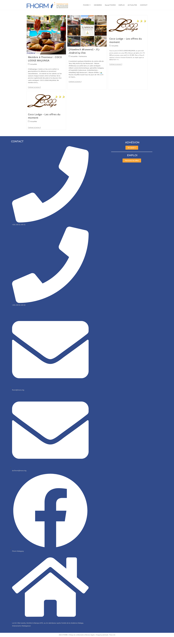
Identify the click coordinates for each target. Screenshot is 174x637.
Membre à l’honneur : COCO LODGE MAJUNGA (45, 58)
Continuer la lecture (34, 87)
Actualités (33, 64)
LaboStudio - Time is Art (108, 635)
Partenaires (83, 56)
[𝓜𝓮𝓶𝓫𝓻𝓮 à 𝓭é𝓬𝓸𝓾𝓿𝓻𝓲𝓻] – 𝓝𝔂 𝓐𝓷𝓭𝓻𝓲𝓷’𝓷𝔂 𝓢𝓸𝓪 (84, 51)
